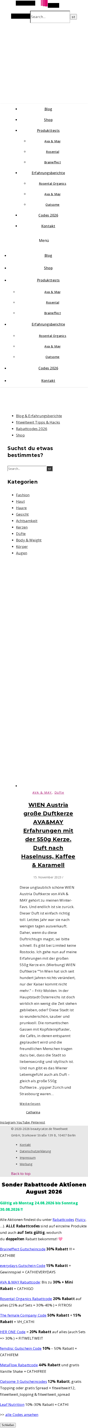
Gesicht (22, 514)
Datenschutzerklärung (35, 1151)
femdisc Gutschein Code (20, 1348)
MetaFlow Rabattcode (19, 1364)
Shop (48, 119)
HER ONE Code (12, 1331)
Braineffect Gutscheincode (22, 1249)
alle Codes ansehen (21, 1414)
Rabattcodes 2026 (31, 428)
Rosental (52, 152)
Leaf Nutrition (12, 1404)
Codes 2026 (48, 215)
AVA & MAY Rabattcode (20, 1282)
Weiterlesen (30, 1104)
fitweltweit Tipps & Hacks (38, 422)
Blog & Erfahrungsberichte (39, 415)
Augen (21, 552)
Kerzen (22, 527)
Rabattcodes (63, 1219)
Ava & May (52, 141)
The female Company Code (23, 1315)
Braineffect (52, 162)
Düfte (21, 533)
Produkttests (48, 130)
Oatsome (52, 205)
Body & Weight (29, 540)
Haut (20, 501)
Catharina (33, 1112)
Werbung (26, 1164)
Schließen (8, 1425)
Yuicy (80, 1219)
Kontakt (48, 226)
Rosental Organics (52, 183)
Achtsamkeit (26, 520)
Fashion (22, 494)
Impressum (28, 1158)
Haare (21, 507)
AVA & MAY (42, 792)
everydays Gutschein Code (22, 1265)
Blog (48, 109)
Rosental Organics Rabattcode (26, 1298)
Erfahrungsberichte (48, 173)
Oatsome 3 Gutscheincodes (23, 1381)
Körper (22, 546)
